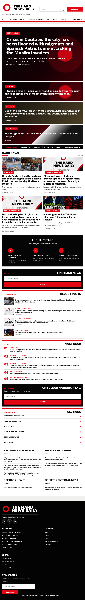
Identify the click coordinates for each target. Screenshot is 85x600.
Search (42, 284)
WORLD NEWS (42, 442)
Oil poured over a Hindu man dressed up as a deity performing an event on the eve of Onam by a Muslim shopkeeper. (42, 92)
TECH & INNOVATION (42, 437)
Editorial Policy (7, 568)
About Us (48, 532)
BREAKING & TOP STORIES (31, 147)
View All (80, 155)
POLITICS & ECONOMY (17, 19)
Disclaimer (6, 565)
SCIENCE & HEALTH (36, 19)
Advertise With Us (51, 541)
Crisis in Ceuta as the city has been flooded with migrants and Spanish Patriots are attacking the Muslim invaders (39, 46)
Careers (47, 538)
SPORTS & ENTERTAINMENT (57, 19)
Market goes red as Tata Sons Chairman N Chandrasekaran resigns (41, 135)
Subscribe (75, 9)
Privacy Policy (7, 559)
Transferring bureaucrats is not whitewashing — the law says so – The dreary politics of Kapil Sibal (63, 464)
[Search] (62, 9)
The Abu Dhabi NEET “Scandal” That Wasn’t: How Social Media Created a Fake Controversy (21, 474)
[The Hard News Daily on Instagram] (15, 521)
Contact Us (49, 535)
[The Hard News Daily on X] (4, 521)
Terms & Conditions (9, 562)
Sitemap (48, 545)
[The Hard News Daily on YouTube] (9, 521)
